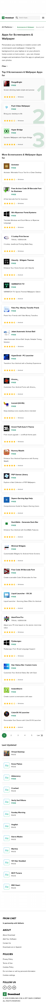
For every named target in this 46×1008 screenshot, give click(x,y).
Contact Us (7, 943)
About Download (9, 935)
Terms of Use (8, 963)
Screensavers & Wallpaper (25, 27)
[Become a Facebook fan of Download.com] (5, 987)
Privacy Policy (8, 959)
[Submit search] (17, 18)
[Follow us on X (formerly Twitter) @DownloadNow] (9, 987)
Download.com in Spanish (12, 947)
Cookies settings (9, 975)
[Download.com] (8, 17)
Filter (4, 66)
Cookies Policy (8, 967)
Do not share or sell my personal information (19, 971)
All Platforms (7, 27)
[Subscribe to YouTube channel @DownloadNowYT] (14, 987)
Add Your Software (9, 939)
